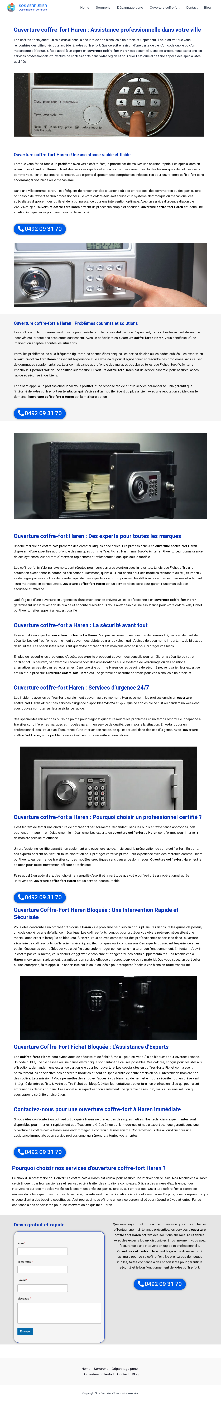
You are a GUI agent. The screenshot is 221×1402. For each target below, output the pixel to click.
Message (24, 1298)
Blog (207, 7)
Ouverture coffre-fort (164, 7)
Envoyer (25, 1331)
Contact (192, 7)
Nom (21, 1243)
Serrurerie (103, 7)
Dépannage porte (130, 7)
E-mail (22, 1280)
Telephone (25, 1261)
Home (84, 7)
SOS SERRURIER (33, 6)
